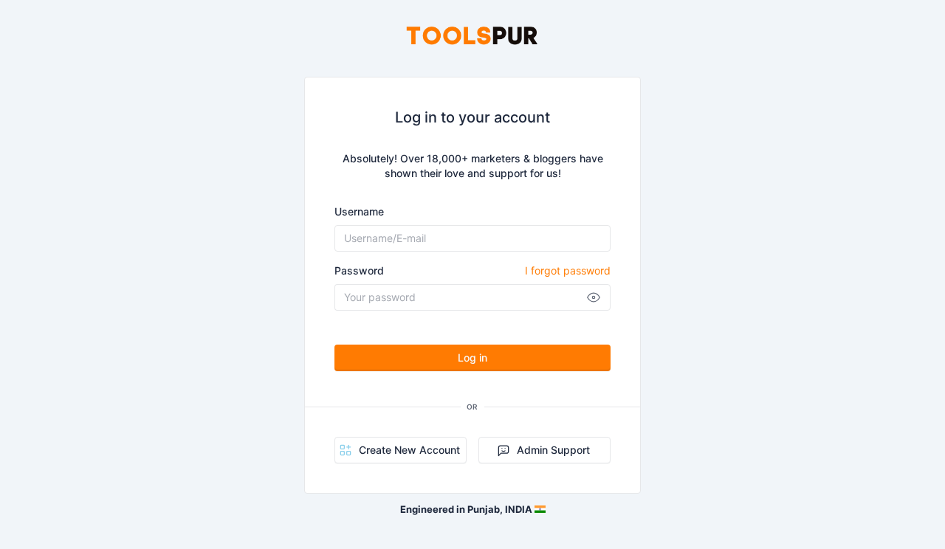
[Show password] (593, 297)
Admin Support (553, 449)
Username (359, 211)
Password (472, 270)
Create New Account (409, 449)
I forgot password (568, 270)
